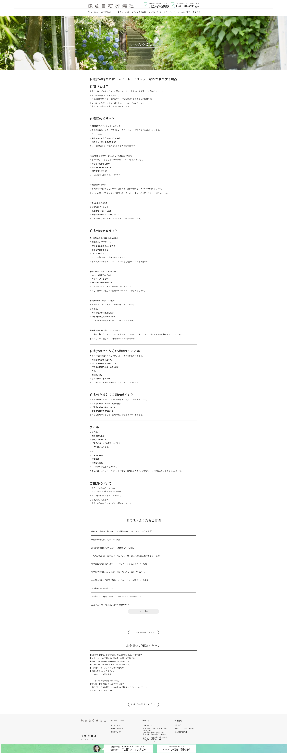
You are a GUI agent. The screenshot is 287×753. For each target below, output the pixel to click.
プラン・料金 (115, 725)
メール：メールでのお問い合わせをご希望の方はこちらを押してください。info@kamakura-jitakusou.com (154, 739)
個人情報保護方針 (180, 732)
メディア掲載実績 (117, 729)
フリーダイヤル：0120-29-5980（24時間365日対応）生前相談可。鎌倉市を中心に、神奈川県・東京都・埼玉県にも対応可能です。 (154, 731)
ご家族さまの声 (116, 732)
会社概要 (177, 725)
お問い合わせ (147, 725)
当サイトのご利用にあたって (184, 729)
